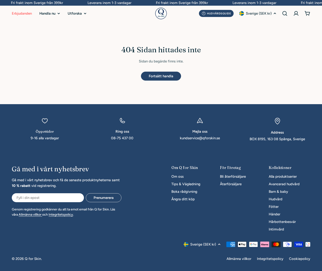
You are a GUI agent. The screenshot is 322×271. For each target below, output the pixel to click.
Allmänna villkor (30, 215)
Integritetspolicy (61, 215)
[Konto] (296, 13)
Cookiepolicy (299, 259)
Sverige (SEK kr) (259, 13)
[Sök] (285, 13)
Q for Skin (33, 259)
